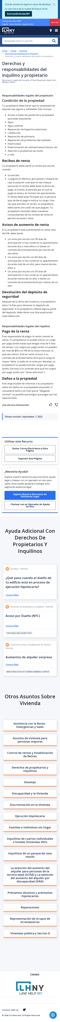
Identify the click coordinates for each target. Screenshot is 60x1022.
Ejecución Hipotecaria (30, 816)
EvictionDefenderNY (18, 13)
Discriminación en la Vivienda (30, 805)
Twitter (23, 1009)
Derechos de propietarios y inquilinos (21, 53)
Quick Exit (55, 22)
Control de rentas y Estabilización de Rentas (30, 754)
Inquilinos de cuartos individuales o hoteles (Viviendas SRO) (30, 840)
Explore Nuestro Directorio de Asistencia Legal (30, 495)
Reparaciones (30, 907)
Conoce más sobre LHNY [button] (11, 21)
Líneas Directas (15, 24)
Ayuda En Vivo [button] (28, 24)
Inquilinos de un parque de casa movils (30, 855)
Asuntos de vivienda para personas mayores (30, 739)
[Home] (7, 30)
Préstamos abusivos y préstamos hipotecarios (30, 894)
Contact (31, 974)
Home (4, 51)
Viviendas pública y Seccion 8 (30, 933)
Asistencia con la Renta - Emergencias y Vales (30, 725)
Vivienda (23, 51)
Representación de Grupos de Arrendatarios (30, 920)
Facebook (20, 1010)
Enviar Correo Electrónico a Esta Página (30, 449)
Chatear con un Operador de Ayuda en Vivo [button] (30, 505)
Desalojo (30, 782)
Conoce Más (12, 595)
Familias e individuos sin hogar (30, 827)
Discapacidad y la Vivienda (30, 793)
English (5, 24)
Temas (13, 51)
